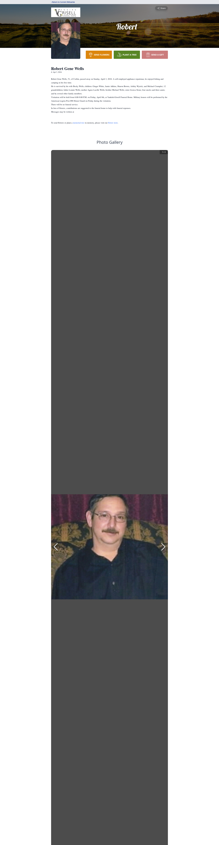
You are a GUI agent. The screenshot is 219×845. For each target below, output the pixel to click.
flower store (113, 122)
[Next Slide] (163, 546)
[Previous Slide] (55, 546)
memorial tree (78, 122)
